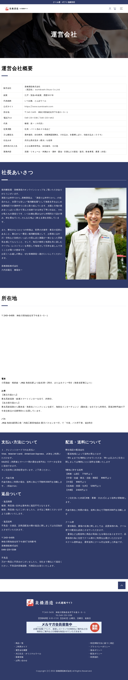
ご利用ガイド (22, 646)
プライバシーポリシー (100, 646)
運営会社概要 (22, 650)
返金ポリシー (96, 650)
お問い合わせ (22, 660)
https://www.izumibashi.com (39, 106)
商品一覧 (20, 643)
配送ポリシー (96, 653)
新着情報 (20, 657)
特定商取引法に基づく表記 (102, 643)
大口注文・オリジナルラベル (28, 653)
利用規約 (94, 657)
